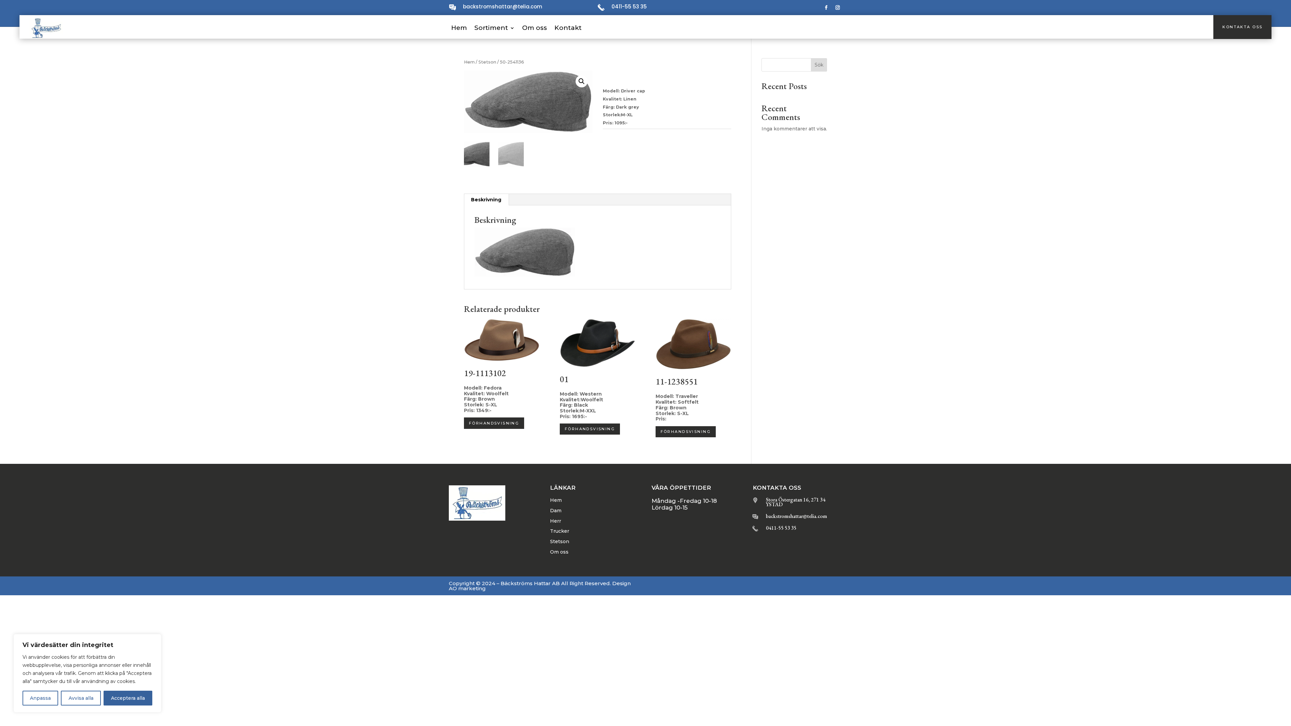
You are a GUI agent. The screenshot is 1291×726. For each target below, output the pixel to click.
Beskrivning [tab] (486, 200)
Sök (819, 65)
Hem (459, 28)
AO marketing (467, 588)
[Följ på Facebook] (826, 7)
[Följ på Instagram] (837, 7)
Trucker (559, 531)
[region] (87, 673)
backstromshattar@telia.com (502, 6)
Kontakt (568, 28)
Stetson (487, 62)
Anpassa (40, 698)
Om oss (534, 28)
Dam (555, 511)
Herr (555, 521)
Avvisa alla (81, 698)
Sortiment (491, 28)
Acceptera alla (128, 698)
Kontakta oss (1242, 27)
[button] (582, 81)
